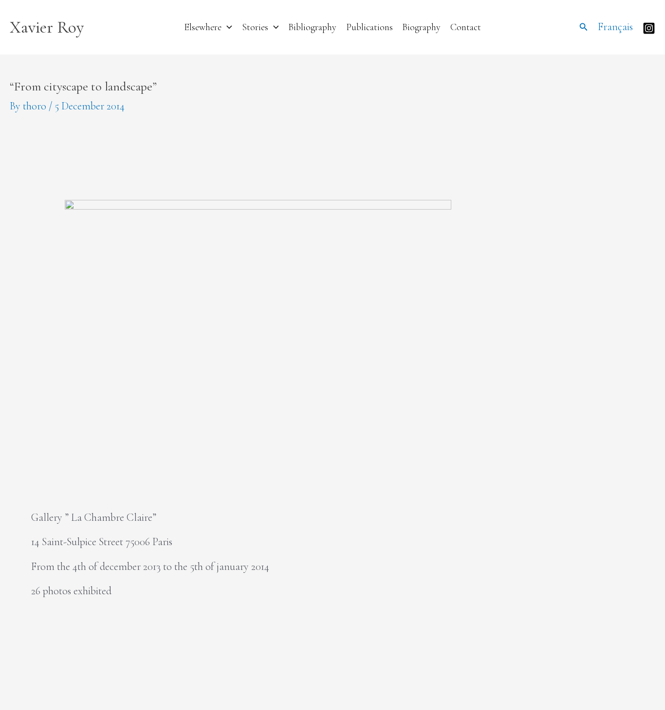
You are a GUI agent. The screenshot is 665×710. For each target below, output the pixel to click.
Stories (255, 27)
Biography (421, 27)
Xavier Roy (47, 27)
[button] (227, 27)
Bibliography (312, 27)
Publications (369, 27)
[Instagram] (649, 28)
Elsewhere (203, 27)
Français (615, 26)
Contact (465, 27)
